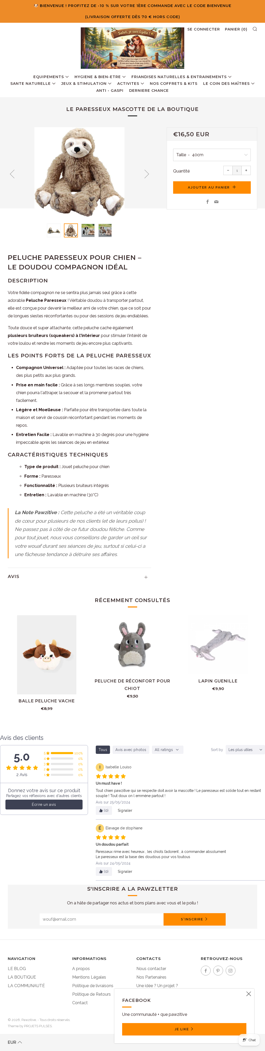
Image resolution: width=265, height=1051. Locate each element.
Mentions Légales (89, 977)
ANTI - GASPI (109, 90)
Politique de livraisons (92, 985)
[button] (54, 230)
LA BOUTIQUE (22, 977)
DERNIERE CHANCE (149, 90)
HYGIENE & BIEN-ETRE (98, 76)
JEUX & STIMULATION (84, 83)
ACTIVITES (128, 83)
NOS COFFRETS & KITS (173, 83)
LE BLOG (17, 968)
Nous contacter (151, 968)
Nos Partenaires (151, 977)
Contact (80, 1002)
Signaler (125, 810)
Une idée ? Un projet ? (157, 985)
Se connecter (203, 29)
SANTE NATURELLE (30, 83)
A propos (81, 968)
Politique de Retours (91, 994)
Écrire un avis (44, 804)
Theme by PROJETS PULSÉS (30, 1026)
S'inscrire (192, 919)
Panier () (236, 29)
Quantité (181, 171)
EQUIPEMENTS (48, 76)
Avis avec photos (130, 750)
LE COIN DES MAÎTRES (226, 83)
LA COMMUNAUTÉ (26, 985)
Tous (103, 750)
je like (182, 1029)
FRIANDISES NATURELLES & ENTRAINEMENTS (179, 76)
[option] (79, 172)
